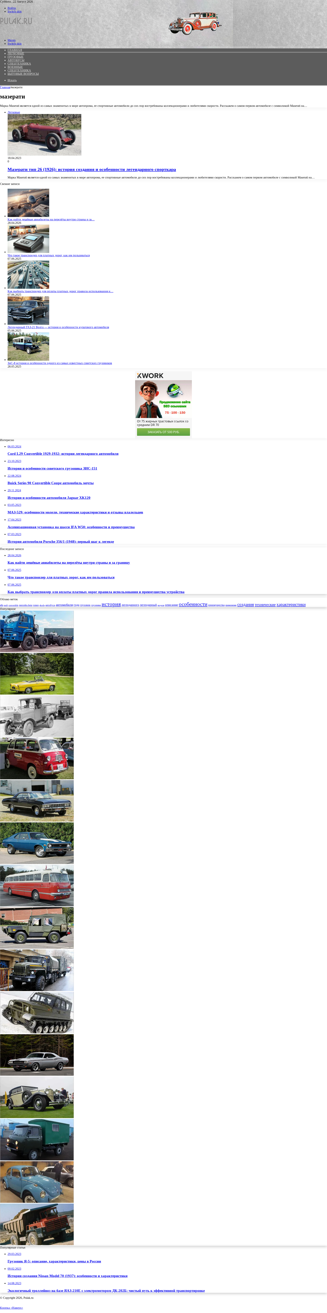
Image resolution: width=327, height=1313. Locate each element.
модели (161, 605)
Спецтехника (19, 63)
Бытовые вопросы (23, 73)
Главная (5, 87)
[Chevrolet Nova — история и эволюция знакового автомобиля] (37, 863)
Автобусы (16, 60)
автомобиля (64, 605)
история (111, 604)
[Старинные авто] (16, 33)
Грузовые (15, 56)
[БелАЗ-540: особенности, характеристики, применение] (37, 1244)
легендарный (148, 604)
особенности (193, 604)
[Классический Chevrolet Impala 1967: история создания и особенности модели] (37, 820)
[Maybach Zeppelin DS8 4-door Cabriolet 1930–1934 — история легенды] (37, 1117)
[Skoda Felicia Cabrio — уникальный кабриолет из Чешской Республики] (37, 693)
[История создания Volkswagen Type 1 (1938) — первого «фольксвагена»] (37, 1201)
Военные (15, 67)
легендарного (130, 604)
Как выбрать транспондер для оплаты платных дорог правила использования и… (60, 291)
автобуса (50, 605)
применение (231, 605)
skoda (42, 605)
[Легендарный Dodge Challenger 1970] (37, 1074)
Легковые (16, 53)
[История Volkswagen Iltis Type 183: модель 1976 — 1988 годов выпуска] (37, 947)
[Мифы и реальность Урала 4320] (37, 990)
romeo (36, 605)
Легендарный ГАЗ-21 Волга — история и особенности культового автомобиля (58, 327)
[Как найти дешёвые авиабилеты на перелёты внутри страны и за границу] (28, 216)
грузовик (85, 605)
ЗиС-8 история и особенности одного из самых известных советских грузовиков (60, 363)
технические (265, 604)
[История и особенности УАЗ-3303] (37, 1159)
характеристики (291, 604)
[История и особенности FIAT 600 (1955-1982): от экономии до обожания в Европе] (37, 778)
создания (245, 604)
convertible (13, 605)
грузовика (96, 605)
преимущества (216, 605)
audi (6, 605)
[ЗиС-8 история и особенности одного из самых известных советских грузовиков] (28, 359)
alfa (1, 605)
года (76, 605)
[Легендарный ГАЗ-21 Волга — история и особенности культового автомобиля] (28, 323)
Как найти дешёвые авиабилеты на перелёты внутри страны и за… (51, 219)
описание (171, 605)
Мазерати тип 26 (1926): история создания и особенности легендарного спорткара (92, 169)
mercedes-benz (25, 605)
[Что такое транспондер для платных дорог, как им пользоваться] (28, 252)
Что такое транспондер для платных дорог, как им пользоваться (49, 255)
